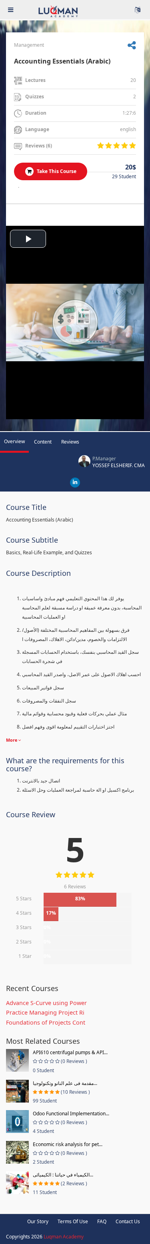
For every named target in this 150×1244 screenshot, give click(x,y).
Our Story (37, 1221)
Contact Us (128, 1221)
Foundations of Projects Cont (45, 1022)
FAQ (101, 1221)
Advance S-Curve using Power (46, 1003)
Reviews (70, 441)
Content (43, 441)
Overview (14, 441)
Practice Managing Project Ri (45, 1012)
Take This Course (56, 171)
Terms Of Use (73, 1221)
